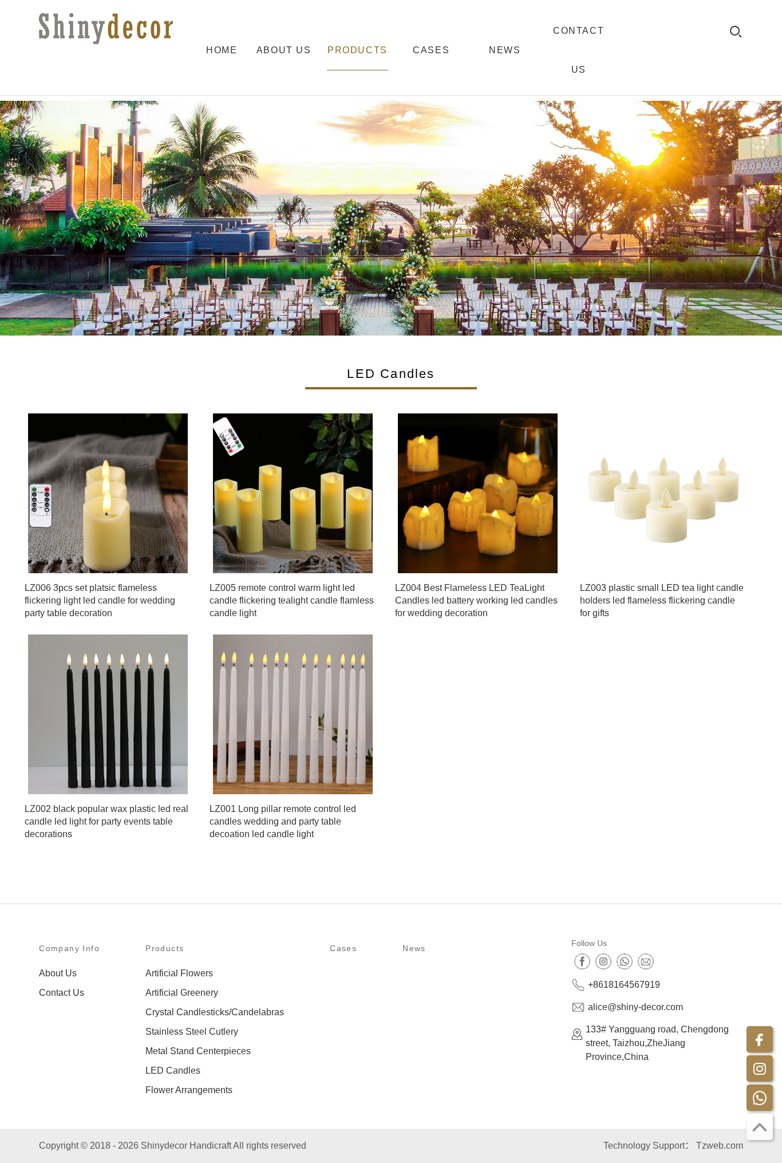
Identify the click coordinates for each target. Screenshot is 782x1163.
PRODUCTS (357, 50)
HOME (221, 50)
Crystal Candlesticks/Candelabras (214, 1012)
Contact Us (61, 993)
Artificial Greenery (181, 993)
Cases (343, 948)
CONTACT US (578, 50)
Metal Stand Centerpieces (198, 1051)
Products (164, 948)
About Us (58, 973)
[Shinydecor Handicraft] (106, 28)
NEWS (504, 50)
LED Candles (172, 1070)
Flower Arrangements (188, 1090)
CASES (431, 50)
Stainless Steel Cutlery (191, 1031)
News (414, 948)
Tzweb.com (719, 1145)
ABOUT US (283, 50)
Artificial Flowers (179, 973)
